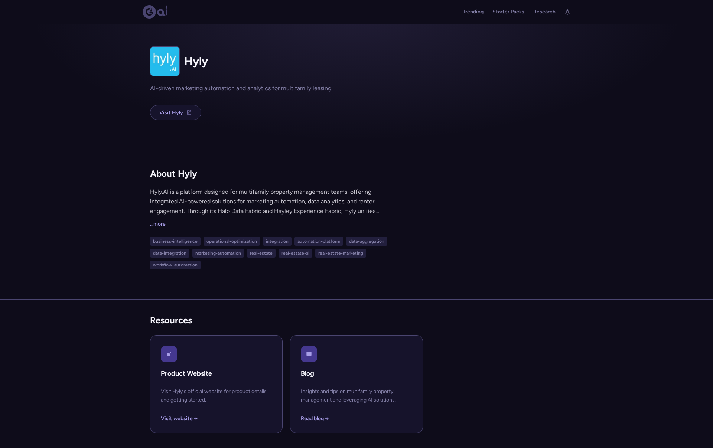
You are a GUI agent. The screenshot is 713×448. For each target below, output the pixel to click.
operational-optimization (231, 241)
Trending (473, 12)
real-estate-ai (295, 253)
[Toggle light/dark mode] (567, 12)
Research (544, 12)
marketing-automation (218, 253)
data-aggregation (366, 241)
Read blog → (315, 418)
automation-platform (318, 241)
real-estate (261, 253)
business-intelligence (175, 241)
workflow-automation (175, 265)
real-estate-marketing (340, 253)
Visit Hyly (171, 112)
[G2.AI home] (156, 12)
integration (277, 241)
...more (158, 224)
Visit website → (179, 418)
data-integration (169, 253)
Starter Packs (508, 12)
